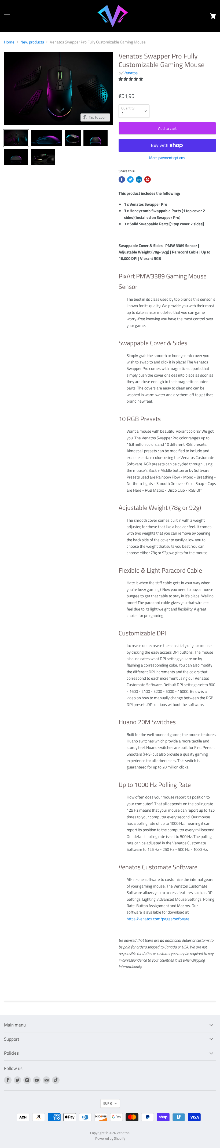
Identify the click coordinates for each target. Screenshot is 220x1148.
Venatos (130, 73)
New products (32, 42)
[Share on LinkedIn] (139, 179)
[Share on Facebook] (122, 179)
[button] (131, 79)
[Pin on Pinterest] (147, 179)
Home (9, 42)
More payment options (167, 158)
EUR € (107, 1103)
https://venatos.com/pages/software (158, 919)
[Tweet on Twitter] (130, 179)
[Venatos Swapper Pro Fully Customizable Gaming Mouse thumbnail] (16, 138)
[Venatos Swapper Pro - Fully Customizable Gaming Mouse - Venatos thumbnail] (46, 138)
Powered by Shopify (110, 1138)
